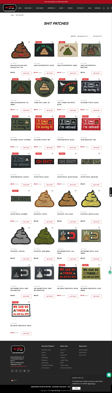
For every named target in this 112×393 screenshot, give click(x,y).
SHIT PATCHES (13, 63)
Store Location (83, 350)
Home (12, 15)
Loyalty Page (64, 360)
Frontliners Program (47, 365)
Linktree (62, 357)
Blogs (62, 352)
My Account (82, 355)
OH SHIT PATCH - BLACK (41, 177)
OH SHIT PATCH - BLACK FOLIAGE (67, 177)
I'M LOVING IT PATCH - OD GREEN (20, 140)
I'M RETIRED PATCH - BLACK (65, 140)
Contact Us (63, 355)
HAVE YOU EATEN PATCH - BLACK (44, 65)
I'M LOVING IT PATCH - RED (42, 140)
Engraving (44, 360)
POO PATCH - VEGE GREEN (42, 251)
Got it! (76, 388)
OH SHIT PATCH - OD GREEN (18, 214)
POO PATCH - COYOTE (40, 214)
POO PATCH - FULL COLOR (65, 214)
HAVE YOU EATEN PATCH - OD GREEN (19, 103)
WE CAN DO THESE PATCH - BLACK (67, 288)
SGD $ (15, 380)
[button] (104, 8)
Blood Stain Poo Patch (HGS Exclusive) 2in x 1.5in (18, 66)
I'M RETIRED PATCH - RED (88, 140)
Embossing (45, 363)
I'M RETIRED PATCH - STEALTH (19, 177)
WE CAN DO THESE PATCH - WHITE (20, 325)
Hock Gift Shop (55, 390)
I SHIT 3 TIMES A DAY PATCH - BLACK (66, 103)
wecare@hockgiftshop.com (18, 366)
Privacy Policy (64, 365)
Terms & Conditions (66, 368)
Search (44, 355)
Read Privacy (91, 383)
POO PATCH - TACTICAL (17, 251)
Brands (44, 352)
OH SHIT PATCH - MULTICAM (89, 177)
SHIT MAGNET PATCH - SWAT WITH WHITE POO (43, 289)
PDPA (62, 363)
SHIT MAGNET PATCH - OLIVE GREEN (89, 252)
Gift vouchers (45, 368)
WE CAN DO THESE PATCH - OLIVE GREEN (91, 289)
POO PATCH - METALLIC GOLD (90, 214)
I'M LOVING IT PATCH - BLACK (89, 102)
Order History (83, 352)
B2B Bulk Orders (46, 350)
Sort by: (73, 36)
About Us (63, 350)
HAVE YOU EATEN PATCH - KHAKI (67, 65)
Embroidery (45, 357)
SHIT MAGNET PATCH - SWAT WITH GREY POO (19, 289)
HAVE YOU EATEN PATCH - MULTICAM (88, 66)
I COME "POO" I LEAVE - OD (42, 102)
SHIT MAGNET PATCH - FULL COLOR (65, 252)
